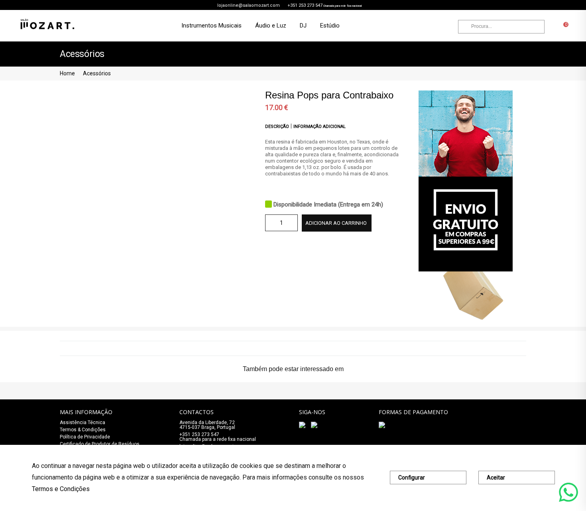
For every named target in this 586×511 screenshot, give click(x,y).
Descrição (277, 126)
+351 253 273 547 (304, 5)
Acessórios (97, 73)
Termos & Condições (83, 429)
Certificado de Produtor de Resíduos (100, 444)
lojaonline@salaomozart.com (248, 5)
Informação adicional (319, 126)
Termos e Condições (61, 489)
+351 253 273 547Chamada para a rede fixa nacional (217, 437)
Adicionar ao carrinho (336, 223)
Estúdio (330, 25)
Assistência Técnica (82, 422)
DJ (303, 25)
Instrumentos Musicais (211, 25)
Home (67, 73)
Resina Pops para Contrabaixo (329, 95)
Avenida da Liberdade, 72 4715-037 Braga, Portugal (207, 425)
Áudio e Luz (270, 25)
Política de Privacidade (85, 437)
